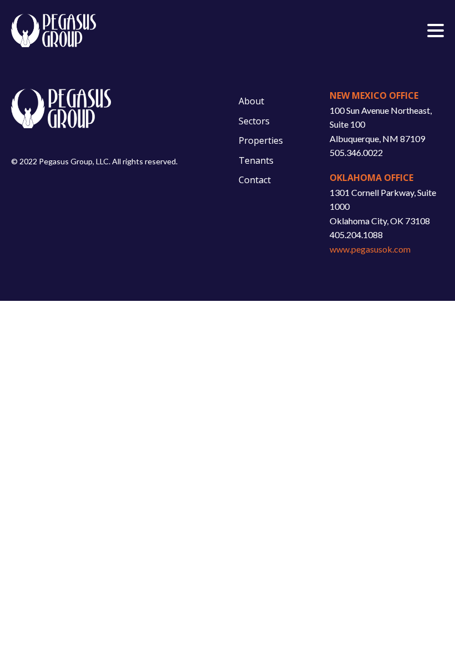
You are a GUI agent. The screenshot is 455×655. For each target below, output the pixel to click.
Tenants (256, 160)
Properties (261, 140)
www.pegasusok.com (370, 249)
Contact (255, 180)
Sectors (254, 121)
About (251, 101)
